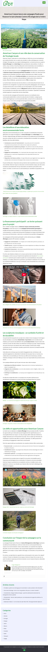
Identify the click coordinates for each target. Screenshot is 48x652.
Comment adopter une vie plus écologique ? (13, 532)
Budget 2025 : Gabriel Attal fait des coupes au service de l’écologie (18, 507)
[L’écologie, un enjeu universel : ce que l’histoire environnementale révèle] (19, 205)
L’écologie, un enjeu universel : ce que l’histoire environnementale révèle (20, 216)
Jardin (5, 623)
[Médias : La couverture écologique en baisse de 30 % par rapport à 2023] (19, 390)
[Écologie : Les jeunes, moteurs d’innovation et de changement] (19, 413)
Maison (5, 626)
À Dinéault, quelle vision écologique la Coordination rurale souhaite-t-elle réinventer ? (23, 587)
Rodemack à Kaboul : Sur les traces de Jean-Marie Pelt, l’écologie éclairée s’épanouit (23, 601)
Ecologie (5, 48)
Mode (5, 628)
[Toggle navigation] (44, 2)
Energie (5, 621)
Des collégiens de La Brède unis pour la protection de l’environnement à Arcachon (22, 304)
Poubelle (6, 631)
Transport (6, 636)
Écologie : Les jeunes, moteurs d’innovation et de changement (17, 423)
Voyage (5, 638)
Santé (5, 633)
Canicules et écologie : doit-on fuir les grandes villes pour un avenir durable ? (21, 590)
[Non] (46, 648)
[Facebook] (4, 576)
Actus (5, 613)
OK (24, 650)
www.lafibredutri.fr (8, 572)
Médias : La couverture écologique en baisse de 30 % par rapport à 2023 (20, 400)
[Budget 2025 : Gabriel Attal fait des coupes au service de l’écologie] (19, 496)
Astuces (5, 616)
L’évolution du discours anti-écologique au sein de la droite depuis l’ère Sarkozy (21, 327)
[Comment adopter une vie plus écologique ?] (19, 521)
